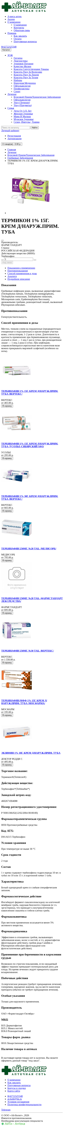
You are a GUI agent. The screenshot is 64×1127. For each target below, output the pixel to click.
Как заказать (20, 36)
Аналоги (12, 276)
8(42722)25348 (8, 46)
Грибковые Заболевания (20, 158)
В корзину (7, 406)
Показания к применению (21, 268)
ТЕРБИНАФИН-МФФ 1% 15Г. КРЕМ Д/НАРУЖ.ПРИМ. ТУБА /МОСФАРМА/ (24, 702)
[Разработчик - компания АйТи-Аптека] (13, 1124)
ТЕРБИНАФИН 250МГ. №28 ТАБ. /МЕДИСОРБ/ (28, 548)
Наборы (18, 80)
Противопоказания (17, 270)
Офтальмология (22, 86)
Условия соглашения (18, 1101)
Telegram (5, 1109)
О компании (14, 22)
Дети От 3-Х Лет (23, 111)
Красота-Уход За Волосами (28, 72)
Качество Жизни (22, 66)
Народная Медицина (25, 83)
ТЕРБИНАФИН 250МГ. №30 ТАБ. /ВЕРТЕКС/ (27, 650)
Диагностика (20, 61)
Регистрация (14, 135)
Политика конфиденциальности (24, 1104)
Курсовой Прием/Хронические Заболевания (37, 97)
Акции (11, 19)
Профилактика (21, 88)
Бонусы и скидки (16, 1088)
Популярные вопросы (25, 41)
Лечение (11, 94)
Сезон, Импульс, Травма (26, 122)
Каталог (6, 50)
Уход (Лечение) (22, 102)
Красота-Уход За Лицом (26, 74)
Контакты (19, 27)
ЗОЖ (10, 55)
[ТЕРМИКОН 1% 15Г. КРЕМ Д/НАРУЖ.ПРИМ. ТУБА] (30, 213)
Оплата (17, 38)
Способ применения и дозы (22, 273)
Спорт (17, 91)
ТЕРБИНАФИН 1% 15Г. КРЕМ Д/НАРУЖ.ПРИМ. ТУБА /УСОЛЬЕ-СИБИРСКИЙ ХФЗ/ (29, 445)
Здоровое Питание (23, 63)
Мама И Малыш (22, 116)
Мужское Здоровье (24, 119)
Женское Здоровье (23, 113)
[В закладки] (2, 240)
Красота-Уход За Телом (26, 77)
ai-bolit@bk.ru (14, 1099)
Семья (10, 108)
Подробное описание (18, 279)
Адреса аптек (14, 16)
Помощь (11, 33)
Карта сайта (13, 1091)
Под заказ (7, 262)
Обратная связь (22, 30)
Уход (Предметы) (23, 105)
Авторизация (14, 138)
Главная (11, 149)
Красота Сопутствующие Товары (31, 69)
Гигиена (18, 58)
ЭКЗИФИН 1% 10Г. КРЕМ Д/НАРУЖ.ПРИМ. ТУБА (30, 753)
